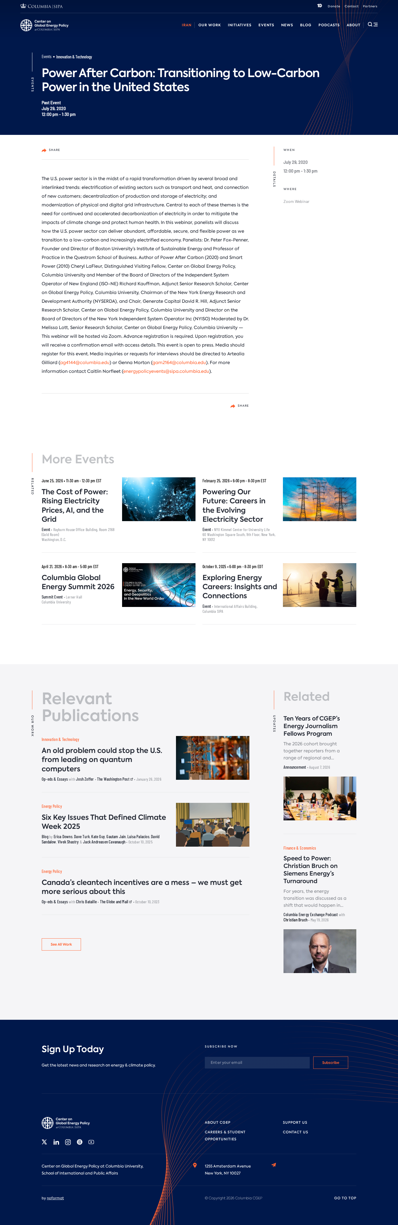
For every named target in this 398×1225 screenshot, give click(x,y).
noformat (55, 1198)
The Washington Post (113, 779)
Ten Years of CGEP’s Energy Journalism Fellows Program (311, 726)
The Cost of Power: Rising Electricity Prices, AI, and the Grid (75, 505)
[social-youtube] (91, 1142)
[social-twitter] (44, 1142)
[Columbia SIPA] (41, 6)
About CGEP (217, 1122)
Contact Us (295, 1132)
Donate (334, 6)
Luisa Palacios (138, 836)
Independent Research (325, 31)
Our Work (209, 24)
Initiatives (239, 24)
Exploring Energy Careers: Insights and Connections (239, 587)
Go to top (345, 1198)
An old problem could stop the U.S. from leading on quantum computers (102, 759)
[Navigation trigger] (373, 24)
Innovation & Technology (74, 56)
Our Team (88, 31)
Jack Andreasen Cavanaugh (104, 841)
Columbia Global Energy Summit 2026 (78, 582)
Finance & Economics (299, 847)
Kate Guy (98, 836)
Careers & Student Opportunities (138, 31)
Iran (186, 24)
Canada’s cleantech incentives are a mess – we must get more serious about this (142, 887)
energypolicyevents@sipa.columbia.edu (166, 371)
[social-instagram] (68, 1142)
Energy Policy (52, 806)
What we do (58, 31)
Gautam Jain (116, 836)
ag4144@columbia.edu (85, 363)
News (287, 24)
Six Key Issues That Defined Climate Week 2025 (104, 821)
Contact (352, 6)
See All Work (61, 944)
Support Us (295, 1122)
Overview (29, 31)
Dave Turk (82, 836)
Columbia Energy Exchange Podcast (310, 914)
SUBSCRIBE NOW (221, 1046)
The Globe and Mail (114, 901)
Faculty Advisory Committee (242, 31)
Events (266, 24)
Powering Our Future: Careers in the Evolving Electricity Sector (233, 505)
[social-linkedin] (56, 1142)
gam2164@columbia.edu (179, 363)
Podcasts (329, 24)
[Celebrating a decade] (319, 6)
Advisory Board (192, 31)
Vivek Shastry (68, 841)
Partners (370, 6)
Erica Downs (63, 836)
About (353, 24)
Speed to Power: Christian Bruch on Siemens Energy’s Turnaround (310, 869)
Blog (305, 24)
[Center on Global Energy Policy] (44, 25)
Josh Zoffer (85, 779)
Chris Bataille (86, 901)
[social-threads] (79, 1142)
